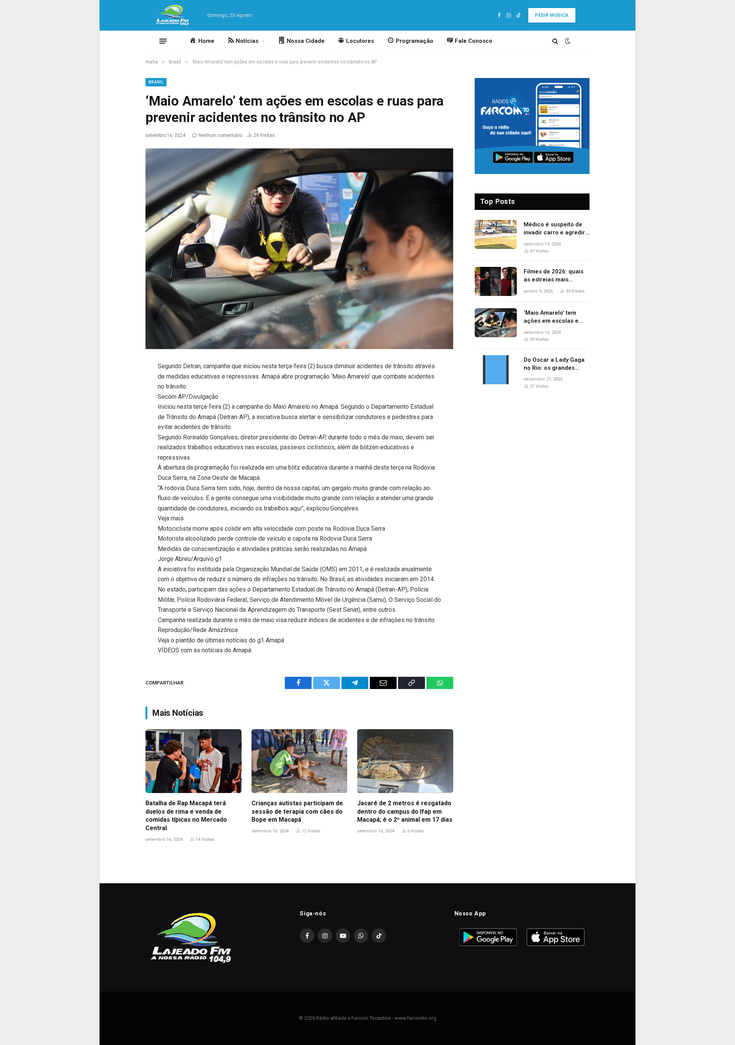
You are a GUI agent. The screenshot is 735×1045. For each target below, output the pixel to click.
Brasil (156, 82)
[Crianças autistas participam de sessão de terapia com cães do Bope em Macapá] (300, 761)
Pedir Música (551, 15)
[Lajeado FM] (174, 15)
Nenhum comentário (220, 135)
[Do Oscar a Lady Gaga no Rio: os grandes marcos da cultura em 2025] (496, 369)
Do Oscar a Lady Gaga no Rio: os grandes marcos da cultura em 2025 (554, 364)
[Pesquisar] (555, 41)
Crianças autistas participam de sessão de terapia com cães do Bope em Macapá (297, 812)
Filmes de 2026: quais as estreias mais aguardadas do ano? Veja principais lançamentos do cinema (557, 276)
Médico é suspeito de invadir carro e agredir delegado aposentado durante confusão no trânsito (554, 229)
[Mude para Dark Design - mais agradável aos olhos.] (567, 41)
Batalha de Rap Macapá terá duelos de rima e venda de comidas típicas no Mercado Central (186, 816)
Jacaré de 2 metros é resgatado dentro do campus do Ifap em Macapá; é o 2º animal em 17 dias (404, 812)
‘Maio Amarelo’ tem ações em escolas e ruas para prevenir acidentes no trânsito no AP (553, 317)
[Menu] (163, 40)
